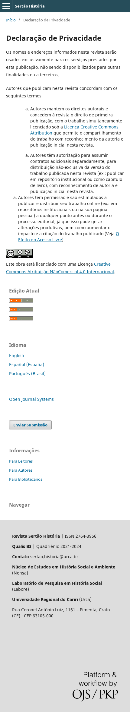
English (16, 355)
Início (11, 20)
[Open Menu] (6, 6)
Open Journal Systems (31, 399)
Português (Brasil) (27, 373)
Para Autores (20, 470)
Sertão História (30, 6)
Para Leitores (21, 461)
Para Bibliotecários (25, 479)
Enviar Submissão (30, 425)
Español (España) (26, 364)
